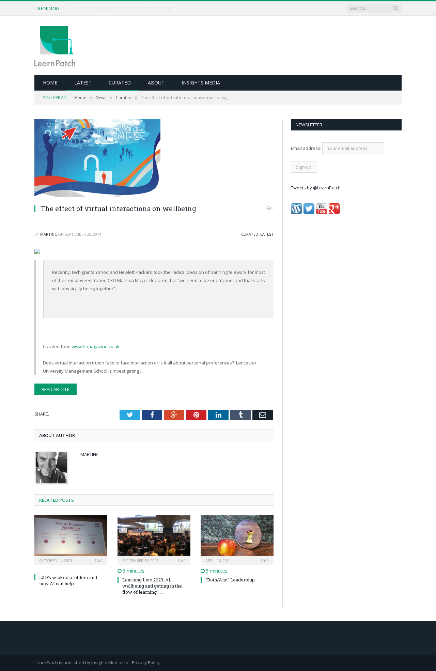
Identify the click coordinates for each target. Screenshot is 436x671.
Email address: (306, 148)
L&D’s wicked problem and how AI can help (124, 8)
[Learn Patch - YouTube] (321, 212)
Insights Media (201, 82)
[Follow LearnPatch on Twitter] (308, 212)
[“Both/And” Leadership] (237, 539)
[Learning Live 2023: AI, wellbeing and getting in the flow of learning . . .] (154, 539)
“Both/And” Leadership (230, 580)
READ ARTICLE (55, 389)
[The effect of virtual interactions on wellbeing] (154, 159)
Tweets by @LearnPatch (316, 188)
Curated (120, 82)
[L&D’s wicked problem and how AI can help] (70, 539)
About (156, 82)
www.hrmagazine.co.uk (96, 346)
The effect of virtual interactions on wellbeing (118, 208)
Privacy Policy (146, 662)
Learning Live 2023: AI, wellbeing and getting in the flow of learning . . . (152, 586)
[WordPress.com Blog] (296, 212)
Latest (83, 82)
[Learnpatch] (54, 45)
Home (50, 82)
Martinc (48, 234)
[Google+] (334, 212)
